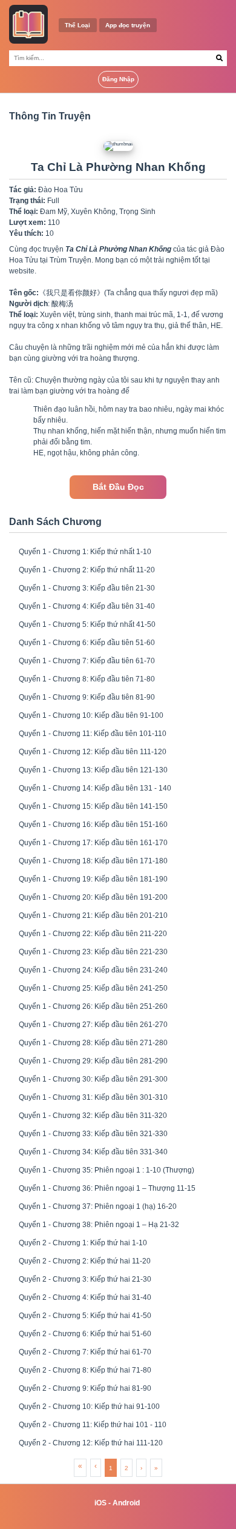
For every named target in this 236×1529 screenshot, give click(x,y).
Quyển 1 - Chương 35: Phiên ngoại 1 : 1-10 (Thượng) (106, 1170)
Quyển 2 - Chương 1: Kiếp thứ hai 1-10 (83, 1243)
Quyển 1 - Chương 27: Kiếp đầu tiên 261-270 (93, 1024)
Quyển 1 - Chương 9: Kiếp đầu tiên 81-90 (87, 697)
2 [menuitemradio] (126, 1468)
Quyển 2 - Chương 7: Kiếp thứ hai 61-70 (85, 1352)
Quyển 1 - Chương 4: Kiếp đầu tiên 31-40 (87, 606)
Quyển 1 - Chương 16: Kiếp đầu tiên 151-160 (93, 824)
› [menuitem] (141, 1468)
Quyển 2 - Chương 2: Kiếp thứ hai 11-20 (85, 1261)
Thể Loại (77, 25)
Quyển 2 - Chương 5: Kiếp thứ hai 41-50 (85, 1315)
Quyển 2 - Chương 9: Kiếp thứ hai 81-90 (85, 1388)
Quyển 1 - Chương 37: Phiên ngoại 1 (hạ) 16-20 (98, 1206)
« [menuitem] (80, 1466)
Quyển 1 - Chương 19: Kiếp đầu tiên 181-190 (93, 879)
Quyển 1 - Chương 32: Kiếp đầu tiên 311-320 (93, 1115)
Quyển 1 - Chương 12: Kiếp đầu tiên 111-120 (92, 752)
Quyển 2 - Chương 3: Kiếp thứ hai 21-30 (85, 1279)
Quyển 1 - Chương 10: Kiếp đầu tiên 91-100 (91, 715)
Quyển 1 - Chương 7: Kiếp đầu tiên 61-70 (87, 661)
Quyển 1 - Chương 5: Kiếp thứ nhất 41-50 (87, 624)
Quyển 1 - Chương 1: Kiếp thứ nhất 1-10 (85, 551)
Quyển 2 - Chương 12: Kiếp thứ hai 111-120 (91, 1443)
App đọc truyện (127, 25)
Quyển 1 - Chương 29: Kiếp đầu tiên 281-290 (93, 1061)
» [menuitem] (156, 1468)
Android (126, 1503)
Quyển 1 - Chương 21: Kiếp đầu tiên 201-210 (93, 915)
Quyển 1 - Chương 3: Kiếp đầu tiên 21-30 (87, 588)
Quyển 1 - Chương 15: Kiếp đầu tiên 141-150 (93, 806)
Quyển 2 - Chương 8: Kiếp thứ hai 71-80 (85, 1370)
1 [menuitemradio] (111, 1468)
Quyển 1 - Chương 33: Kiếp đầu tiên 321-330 (93, 1133)
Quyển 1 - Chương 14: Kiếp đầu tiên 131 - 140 (95, 788)
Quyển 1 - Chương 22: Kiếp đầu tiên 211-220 (93, 933)
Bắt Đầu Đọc (118, 487)
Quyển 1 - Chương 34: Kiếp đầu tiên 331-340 (93, 1152)
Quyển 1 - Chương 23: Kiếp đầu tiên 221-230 (93, 952)
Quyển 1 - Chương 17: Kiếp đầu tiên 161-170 (93, 842)
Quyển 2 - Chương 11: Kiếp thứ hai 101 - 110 (92, 1424)
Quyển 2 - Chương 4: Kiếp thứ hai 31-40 (85, 1297)
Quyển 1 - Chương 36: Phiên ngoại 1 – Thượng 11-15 (107, 1188)
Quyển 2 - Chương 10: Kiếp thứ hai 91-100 (89, 1406)
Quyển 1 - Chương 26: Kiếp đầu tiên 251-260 (93, 1006)
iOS (100, 1503)
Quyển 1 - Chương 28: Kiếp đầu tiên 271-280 (93, 1043)
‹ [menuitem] (95, 1466)
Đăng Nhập (118, 79)
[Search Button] (219, 58)
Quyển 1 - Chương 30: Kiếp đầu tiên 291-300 (93, 1079)
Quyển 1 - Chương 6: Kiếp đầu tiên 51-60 (87, 642)
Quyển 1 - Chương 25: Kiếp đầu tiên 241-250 (93, 988)
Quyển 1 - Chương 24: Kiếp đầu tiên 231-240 (93, 970)
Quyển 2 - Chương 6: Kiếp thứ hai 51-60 (85, 1334)
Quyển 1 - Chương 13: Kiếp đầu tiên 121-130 (93, 770)
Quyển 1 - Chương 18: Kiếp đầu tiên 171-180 (93, 861)
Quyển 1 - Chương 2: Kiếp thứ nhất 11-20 (87, 570)
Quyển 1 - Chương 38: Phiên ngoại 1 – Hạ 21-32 (99, 1224)
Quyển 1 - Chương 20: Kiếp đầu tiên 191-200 (93, 897)
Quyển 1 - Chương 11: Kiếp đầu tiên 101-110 (92, 733)
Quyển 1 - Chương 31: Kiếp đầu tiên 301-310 (93, 1097)
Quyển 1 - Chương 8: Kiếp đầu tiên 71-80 (87, 679)
